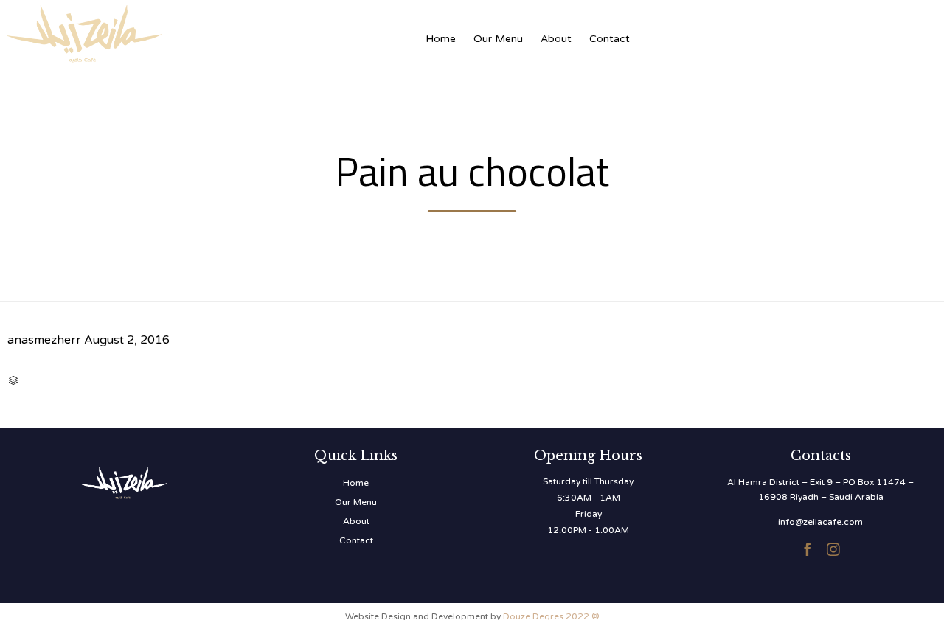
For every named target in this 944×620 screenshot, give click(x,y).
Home (441, 38)
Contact (609, 38)
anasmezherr (44, 339)
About (556, 38)
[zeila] (154, 31)
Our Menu (498, 38)
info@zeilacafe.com (820, 522)
